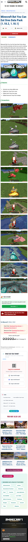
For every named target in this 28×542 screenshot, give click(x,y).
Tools (4, 506)
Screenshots (12, 37)
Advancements (6, 485)
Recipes (5, 502)
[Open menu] (2, 2)
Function (11, 492)
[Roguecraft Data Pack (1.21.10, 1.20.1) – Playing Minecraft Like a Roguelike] (7, 440)
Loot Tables (18, 495)
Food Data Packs (7, 397)
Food (4, 492)
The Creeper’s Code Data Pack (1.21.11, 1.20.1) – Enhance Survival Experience (20, 447)
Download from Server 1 (16, 326)
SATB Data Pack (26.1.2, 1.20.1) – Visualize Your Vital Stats (20, 463)
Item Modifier (6, 495)
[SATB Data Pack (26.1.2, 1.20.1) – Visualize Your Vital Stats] (20, 455)
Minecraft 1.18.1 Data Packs (9, 403)
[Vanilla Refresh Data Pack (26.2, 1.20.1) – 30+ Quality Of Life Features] (7, 425)
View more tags (14, 411)
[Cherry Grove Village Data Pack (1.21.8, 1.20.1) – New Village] (20, 425)
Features (4, 37)
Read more (12, 536)
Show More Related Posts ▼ (14, 470)
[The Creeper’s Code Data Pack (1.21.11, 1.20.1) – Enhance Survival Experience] (20, 440)
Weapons (17, 506)
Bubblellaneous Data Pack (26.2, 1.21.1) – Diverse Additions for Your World (7, 463)
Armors (19, 485)
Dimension (20, 488)
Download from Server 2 (10, 328)
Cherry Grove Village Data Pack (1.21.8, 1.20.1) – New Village (21, 432)
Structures (13, 502)
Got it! (6, 539)
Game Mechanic (20, 492)
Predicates (19, 499)
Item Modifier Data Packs (19, 397)
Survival (22, 502)
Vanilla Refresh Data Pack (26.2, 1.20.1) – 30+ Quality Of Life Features (7, 432)
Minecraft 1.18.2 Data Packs (9, 406)
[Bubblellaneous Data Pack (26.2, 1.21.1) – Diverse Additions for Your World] (7, 455)
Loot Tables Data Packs (8, 400)
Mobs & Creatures (7, 499)
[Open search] (26, 2)
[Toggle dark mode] (5, 2)
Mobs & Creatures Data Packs (10, 408)
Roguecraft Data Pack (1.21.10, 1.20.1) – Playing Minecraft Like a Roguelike (7, 447)
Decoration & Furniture (8, 488)
